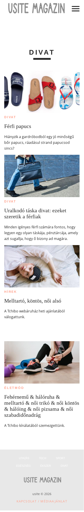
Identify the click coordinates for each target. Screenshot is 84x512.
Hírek (10, 291)
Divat (10, 117)
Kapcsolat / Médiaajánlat (42, 501)
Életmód (14, 388)
